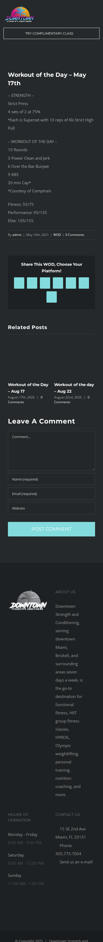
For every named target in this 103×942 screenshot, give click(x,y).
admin (17, 234)
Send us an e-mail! (76, 861)
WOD (57, 234)
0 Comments (74, 234)
